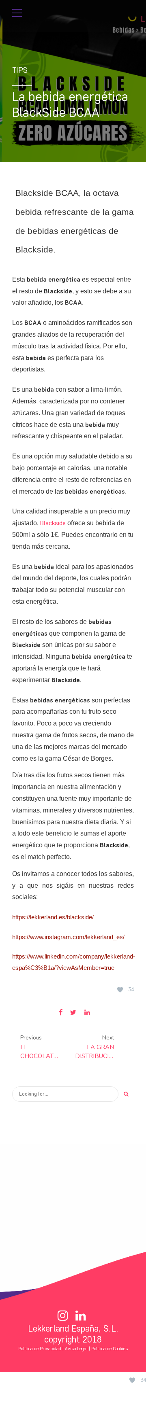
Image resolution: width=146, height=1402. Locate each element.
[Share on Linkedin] (87, 1012)
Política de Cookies (109, 1348)
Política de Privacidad (39, 1348)
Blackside (53, 523)
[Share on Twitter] (73, 1012)
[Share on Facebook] (60, 1012)
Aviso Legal (76, 1348)
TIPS (20, 70)
